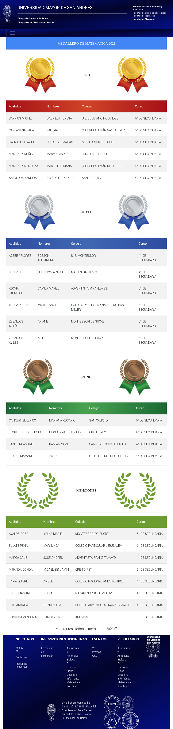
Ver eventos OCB (96, 652)
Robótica (71, 686)
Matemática (73, 682)
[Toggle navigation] (12, 33)
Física (70, 671)
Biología (71, 659)
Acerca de (19, 649)
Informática (73, 678)
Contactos (21, 657)
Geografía (72, 674)
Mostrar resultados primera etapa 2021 (85, 629)
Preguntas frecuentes (21, 665)
